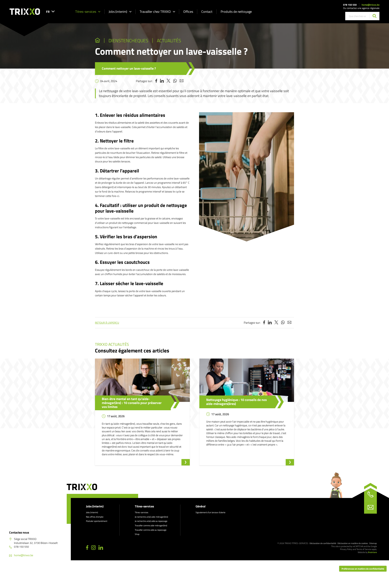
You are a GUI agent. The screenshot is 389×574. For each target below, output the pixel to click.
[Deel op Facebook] (156, 81)
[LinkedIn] (100, 547)
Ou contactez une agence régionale (361, 8)
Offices (188, 11)
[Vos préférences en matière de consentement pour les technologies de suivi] (363, 569)
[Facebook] (87, 547)
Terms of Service (363, 549)
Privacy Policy (346, 549)
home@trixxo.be (370, 4)
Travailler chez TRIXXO (155, 11)
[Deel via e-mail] (181, 81)
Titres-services (85, 11)
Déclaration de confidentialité (323, 543)
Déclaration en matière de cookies (352, 543)
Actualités (169, 40)
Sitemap (373, 543)
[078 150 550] (370, 494)
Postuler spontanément (96, 521)
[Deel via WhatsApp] (175, 81)
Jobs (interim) (118, 11)
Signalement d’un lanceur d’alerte (210, 512)
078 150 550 (350, 4)
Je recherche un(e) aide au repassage (151, 521)
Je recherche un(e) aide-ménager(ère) (151, 516)
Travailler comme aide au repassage (150, 529)
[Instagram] (93, 547)
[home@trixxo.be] (370, 507)
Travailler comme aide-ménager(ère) (151, 525)
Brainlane (372, 552)
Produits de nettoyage (236, 11)
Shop (137, 534)
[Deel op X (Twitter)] (168, 81)
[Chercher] (374, 16)
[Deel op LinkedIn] (162, 81)
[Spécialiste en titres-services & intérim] (97, 40)
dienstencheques (128, 40)
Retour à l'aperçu (107, 323)
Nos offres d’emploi (94, 516)
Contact (206, 11)
